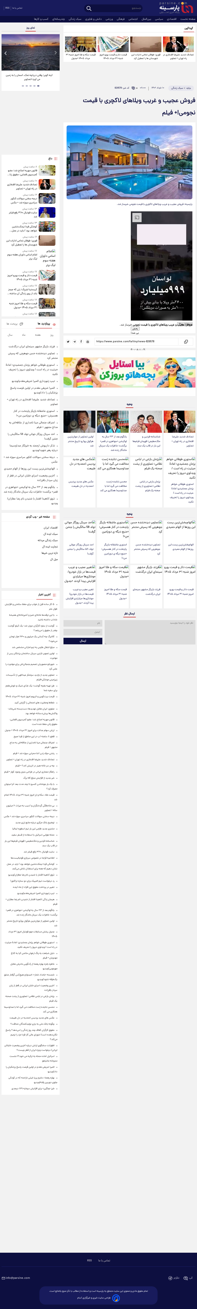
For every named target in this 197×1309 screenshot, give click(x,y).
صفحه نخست (187, 19)
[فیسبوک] (81, 341)
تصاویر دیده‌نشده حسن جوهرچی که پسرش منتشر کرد (147, 549)
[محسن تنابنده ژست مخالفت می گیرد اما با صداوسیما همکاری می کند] (113, 467)
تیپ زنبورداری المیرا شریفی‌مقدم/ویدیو (33, 381)
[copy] (185, 342)
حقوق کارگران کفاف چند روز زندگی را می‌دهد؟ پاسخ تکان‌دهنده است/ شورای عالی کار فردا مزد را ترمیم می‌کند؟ (31, 1034)
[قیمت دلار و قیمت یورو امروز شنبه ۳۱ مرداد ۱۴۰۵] (113, 44)
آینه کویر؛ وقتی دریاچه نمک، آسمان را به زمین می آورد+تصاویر (29, 77)
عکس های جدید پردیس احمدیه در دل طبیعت (80, 484)
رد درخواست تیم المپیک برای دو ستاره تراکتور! (32, 881)
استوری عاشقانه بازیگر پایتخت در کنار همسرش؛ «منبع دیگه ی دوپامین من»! (114, 551)
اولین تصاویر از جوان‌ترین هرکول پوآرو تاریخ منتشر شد (80, 441)
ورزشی (110, 19)
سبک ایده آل (50, 534)
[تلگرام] (74, 341)
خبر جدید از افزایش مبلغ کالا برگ (38, 778)
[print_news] (87, 341)
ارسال (83, 641)
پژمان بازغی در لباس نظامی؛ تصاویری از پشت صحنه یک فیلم (147, 486)
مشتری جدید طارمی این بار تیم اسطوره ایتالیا (33, 829)
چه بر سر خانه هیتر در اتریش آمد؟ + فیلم (34, 766)
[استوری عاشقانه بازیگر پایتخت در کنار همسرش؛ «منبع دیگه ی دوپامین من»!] (113, 530)
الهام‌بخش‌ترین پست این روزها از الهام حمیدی (181, 547)
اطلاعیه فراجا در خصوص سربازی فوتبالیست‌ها (32, 858)
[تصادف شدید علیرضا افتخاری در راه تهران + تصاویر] (178, 44)
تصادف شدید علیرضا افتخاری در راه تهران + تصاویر (178, 56)
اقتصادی (172, 19)
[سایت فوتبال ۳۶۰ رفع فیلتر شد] (47, 213)
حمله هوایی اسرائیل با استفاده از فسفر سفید (32, 835)
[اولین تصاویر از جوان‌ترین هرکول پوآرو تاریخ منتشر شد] (79, 422)
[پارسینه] (174, 8)
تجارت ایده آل (50, 547)
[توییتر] (68, 341)
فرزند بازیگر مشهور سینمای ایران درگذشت (146, 592)
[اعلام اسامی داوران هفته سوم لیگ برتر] (47, 258)
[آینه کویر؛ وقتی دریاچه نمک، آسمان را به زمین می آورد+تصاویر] (31, 52)
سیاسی (159, 19)
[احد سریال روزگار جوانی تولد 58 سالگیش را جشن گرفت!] (79, 530)
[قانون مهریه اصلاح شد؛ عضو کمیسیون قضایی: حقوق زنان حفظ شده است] (47, 171)
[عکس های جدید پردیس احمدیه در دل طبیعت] (79, 467)
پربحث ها (12, 324)
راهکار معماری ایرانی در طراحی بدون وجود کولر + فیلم (29, 772)
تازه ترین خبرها (50, 553)
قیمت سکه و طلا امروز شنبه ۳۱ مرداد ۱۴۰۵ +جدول (81, 56)
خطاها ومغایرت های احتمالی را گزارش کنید (34, 703)
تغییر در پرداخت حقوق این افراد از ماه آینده (33, 887)
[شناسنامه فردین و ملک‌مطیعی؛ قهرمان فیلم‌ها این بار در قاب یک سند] (146, 422)
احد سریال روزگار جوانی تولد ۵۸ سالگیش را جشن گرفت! (80, 549)
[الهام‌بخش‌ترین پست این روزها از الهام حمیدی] (179, 530)
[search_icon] (89, 9)
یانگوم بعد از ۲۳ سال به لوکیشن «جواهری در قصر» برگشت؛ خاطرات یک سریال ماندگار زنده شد (113, 443)
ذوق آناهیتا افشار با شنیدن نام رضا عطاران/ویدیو (31, 875)
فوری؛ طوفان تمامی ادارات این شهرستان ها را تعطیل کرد (145, 56)
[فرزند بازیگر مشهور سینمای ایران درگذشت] (146, 575)
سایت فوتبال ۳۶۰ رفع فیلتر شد (39, 852)
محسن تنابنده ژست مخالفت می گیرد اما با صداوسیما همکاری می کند (113, 486)
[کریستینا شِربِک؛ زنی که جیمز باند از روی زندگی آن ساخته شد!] (47, 290)
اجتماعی (134, 19)
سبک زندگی (75, 19)
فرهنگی (121, 19)
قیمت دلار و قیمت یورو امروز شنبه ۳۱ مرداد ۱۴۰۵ (113, 56)
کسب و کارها (41, 19)
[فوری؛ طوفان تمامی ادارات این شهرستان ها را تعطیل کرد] (145, 44)
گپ (191, 1278)
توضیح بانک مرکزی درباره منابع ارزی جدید (34, 823)
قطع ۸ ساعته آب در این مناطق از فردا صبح (34, 736)
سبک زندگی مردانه (48, 540)
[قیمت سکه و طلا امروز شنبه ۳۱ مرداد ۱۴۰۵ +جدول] (80, 44)
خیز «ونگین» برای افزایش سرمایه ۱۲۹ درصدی (33, 1089)
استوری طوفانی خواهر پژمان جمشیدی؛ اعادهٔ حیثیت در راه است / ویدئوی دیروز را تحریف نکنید (182, 493)
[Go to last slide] (6, 53)
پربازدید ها (44, 324)
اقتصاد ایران (51, 528)
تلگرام (176, 1278)
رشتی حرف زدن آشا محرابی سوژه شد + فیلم (33, 753)
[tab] (38, 86)
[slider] (18, 0)
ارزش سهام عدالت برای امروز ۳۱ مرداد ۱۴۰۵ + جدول (29, 730)
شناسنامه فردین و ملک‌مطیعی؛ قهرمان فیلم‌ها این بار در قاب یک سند (146, 441)
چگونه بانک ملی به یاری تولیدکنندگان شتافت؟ (32, 1024)
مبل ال (54, 559)
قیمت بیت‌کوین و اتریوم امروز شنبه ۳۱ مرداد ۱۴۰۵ (30, 697)
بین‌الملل (147, 19)
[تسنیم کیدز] (129, 374)
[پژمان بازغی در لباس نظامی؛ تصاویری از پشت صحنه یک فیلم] (146, 467)
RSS (7, 8)
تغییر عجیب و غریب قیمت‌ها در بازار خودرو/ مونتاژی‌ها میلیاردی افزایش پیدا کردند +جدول (79, 596)
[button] (161, 333)
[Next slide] (55, 53)
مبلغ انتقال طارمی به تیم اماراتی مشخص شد (33, 647)
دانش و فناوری (94, 19)
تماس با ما (104, 1261)
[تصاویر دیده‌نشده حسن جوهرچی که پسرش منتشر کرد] (146, 530)
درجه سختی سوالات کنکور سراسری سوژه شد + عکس (29, 816)
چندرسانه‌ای (59, 19)
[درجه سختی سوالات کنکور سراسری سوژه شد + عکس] (47, 199)
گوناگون (188, 29)
